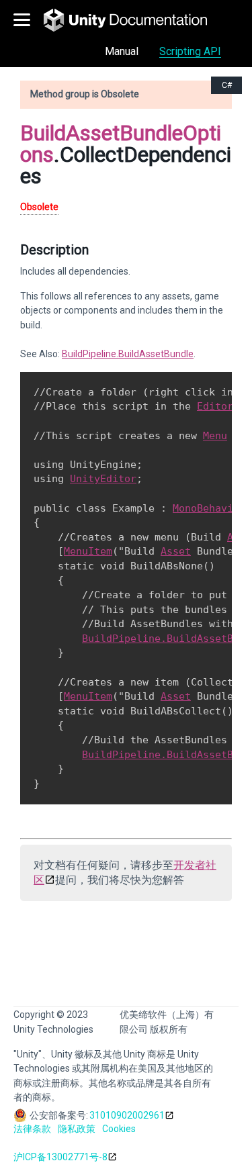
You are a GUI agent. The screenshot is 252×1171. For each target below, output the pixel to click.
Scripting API (190, 51)
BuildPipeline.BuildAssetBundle (128, 353)
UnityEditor (103, 479)
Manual (121, 51)
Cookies (119, 1128)
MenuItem (88, 551)
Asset (176, 551)
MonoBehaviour (212, 508)
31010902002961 (127, 1115)
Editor (215, 406)
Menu (215, 436)
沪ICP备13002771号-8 (60, 1157)
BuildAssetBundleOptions (120, 143)
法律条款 (32, 1128)
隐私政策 (76, 1128)
